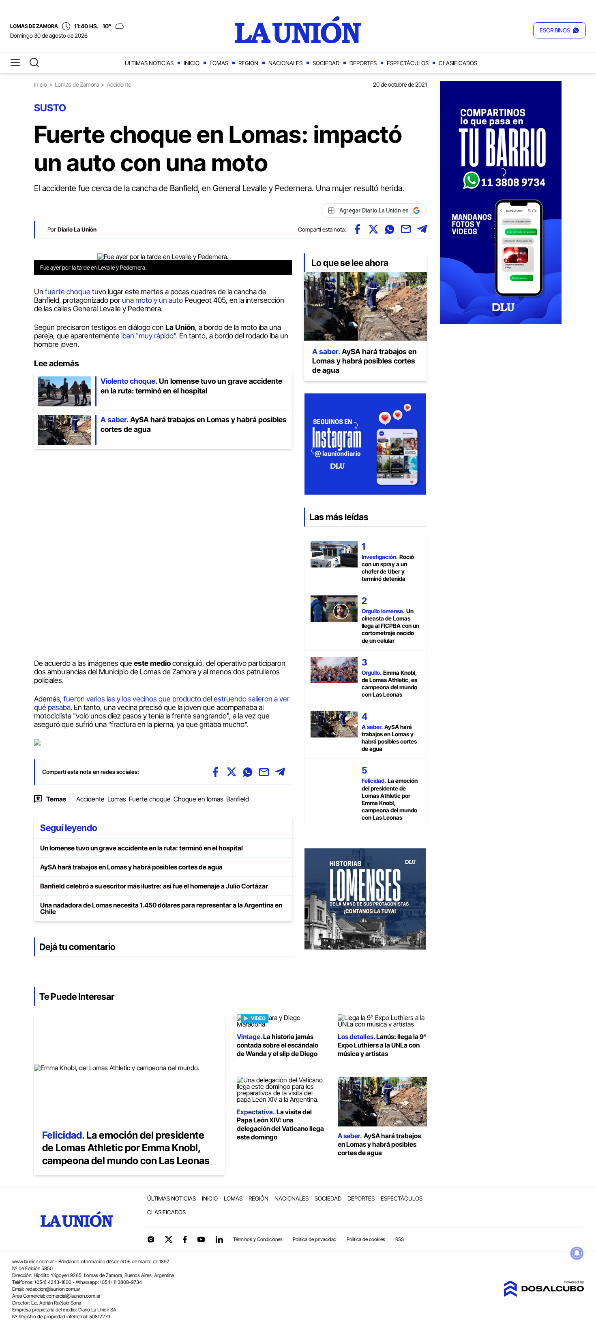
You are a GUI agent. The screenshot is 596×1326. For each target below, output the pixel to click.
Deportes (363, 63)
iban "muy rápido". (149, 336)
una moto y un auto (152, 300)
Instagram (150, 1239)
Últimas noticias (149, 63)
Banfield (237, 799)
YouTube (201, 1240)
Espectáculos (408, 63)
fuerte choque (67, 291)
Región (248, 63)
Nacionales (285, 63)
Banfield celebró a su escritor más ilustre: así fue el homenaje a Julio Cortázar (154, 886)
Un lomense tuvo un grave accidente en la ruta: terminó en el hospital (141, 848)
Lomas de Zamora (77, 84)
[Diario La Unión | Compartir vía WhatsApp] (389, 229)
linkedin (219, 1239)
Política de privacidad (315, 1239)
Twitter (169, 1239)
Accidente (90, 799)
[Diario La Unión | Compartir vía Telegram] (422, 229)
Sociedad (326, 63)
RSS (399, 1239)
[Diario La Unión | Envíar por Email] (406, 229)
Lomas (219, 63)
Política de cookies (366, 1239)
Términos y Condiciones (258, 1239)
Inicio (191, 63)
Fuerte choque (150, 799)
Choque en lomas (198, 799)
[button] (559, 30)
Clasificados (458, 63)
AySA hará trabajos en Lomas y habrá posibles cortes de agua (131, 867)
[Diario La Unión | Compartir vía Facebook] (357, 229)
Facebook (185, 1239)
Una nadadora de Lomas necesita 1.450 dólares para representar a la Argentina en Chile (161, 908)
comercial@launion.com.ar (73, 1296)
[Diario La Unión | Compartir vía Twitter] (373, 229)
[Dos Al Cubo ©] (544, 1294)
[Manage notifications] (576, 1253)
